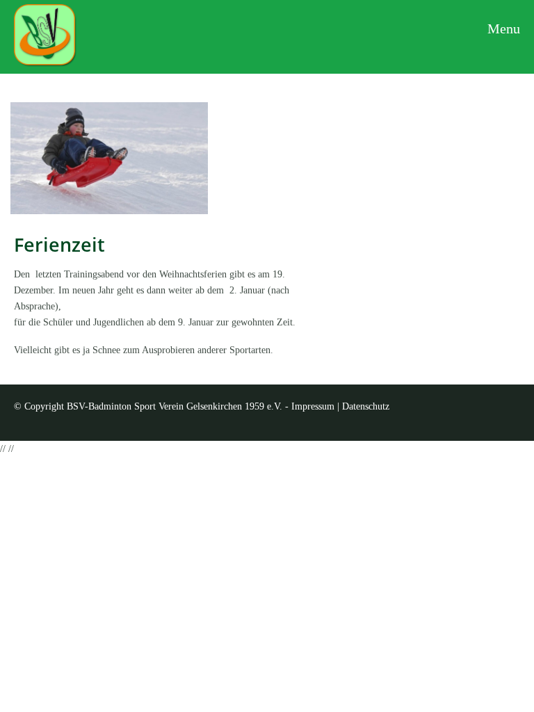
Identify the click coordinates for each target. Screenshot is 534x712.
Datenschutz (365, 406)
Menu (502, 28)
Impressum (312, 406)
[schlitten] (109, 157)
